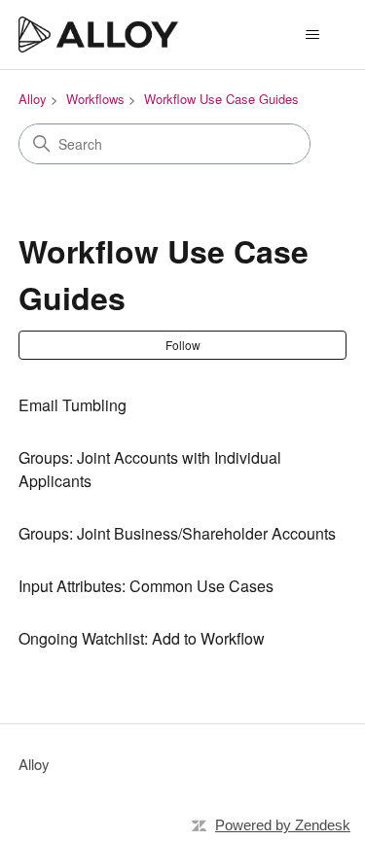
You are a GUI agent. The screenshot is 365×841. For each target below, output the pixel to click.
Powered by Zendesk (282, 825)
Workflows (95, 98)
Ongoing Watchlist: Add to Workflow (141, 638)
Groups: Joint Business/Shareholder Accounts (177, 533)
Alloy (32, 98)
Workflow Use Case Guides (221, 98)
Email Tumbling (72, 405)
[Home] (98, 35)
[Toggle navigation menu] (312, 35)
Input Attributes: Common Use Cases (146, 586)
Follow (183, 344)
